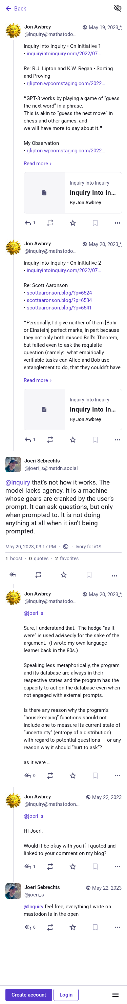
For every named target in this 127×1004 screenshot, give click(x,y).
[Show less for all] (118, 8)
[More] (117, 223)
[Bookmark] (95, 223)
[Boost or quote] (50, 223)
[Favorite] (73, 223)
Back (20, 8)
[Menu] (115, 995)
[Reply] (13, 575)
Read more (36, 163)
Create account (29, 995)
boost (13, 558)
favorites (67, 558)
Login (66, 995)
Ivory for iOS (88, 546)
